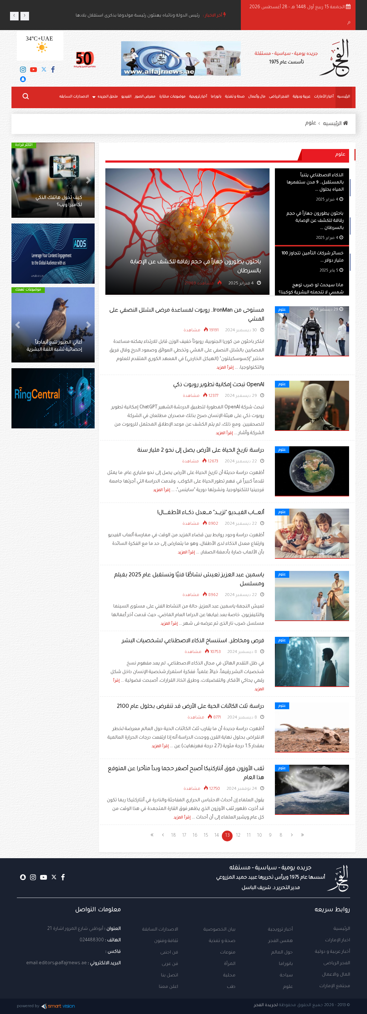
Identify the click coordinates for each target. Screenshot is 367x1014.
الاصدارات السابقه (74, 97)
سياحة (286, 975)
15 (206, 835)
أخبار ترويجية (198, 97)
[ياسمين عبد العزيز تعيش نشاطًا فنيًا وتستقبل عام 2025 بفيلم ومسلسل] (312, 596)
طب (231, 987)
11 (249, 835)
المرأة (229, 964)
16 (194, 835)
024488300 (92, 940)
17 (184, 835)
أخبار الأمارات (324, 97)
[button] (88, 180)
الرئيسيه (343, 97)
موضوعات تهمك (28, 290)
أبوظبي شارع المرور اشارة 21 (75, 929)
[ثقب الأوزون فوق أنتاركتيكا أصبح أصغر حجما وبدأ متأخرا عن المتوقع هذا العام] (312, 790)
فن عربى (170, 964)
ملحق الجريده (107, 97)
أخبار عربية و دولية (332, 952)
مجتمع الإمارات (334, 986)
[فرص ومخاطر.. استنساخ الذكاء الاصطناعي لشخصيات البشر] (312, 662)
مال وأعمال (257, 97)
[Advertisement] (53, 556)
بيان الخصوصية (219, 929)
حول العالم (282, 952)
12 (238, 835)
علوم (310, 123)
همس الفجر (280, 941)
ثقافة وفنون (166, 941)
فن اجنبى (169, 952)
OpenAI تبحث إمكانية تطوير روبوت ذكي (218, 385)
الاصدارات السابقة (160, 929)
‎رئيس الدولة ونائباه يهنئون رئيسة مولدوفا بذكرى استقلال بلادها (138, 16)
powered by (28, 1006)
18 (173, 835)
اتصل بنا (169, 975)
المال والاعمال (336, 974)
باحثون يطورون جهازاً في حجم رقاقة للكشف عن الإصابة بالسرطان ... (315, 221)
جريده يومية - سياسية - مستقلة (286, 58)
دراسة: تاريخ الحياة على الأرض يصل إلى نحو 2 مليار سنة (201, 451)
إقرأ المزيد (225, 368)
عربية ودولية (301, 97)
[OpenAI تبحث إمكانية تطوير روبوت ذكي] (312, 406)
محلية (229, 975)
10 (259, 835)
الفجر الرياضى (279, 97)
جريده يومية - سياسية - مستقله (270, 878)
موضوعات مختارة (172, 97)
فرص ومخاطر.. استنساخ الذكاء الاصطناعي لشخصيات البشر (193, 641)
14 (216, 835)
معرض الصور (145, 97)
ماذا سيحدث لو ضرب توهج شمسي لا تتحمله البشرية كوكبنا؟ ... (311, 292)
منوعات (227, 952)
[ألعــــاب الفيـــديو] (312, 534)
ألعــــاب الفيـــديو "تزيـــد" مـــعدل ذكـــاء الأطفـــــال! (210, 513)
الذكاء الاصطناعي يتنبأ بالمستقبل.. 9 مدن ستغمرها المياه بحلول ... (315, 182)
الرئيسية (342, 929)
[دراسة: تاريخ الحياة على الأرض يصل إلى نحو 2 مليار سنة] (312, 471)
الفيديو (126, 97)
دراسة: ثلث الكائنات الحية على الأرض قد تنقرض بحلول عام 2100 (190, 707)
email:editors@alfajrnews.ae (56, 963)
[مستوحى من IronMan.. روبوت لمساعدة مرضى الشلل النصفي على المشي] (312, 331)
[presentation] (14, 16)
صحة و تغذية (235, 97)
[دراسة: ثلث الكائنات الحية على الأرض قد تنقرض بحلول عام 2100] (312, 727)
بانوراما (216, 97)
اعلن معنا (168, 987)
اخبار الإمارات (337, 940)
